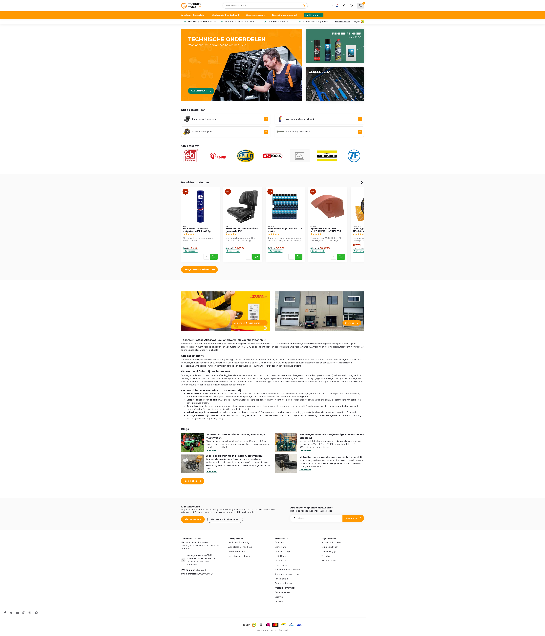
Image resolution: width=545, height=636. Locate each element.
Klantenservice (342, 21)
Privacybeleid (281, 578)
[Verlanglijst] (351, 6)
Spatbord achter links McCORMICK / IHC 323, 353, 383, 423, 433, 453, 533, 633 (327, 230)
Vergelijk (325, 556)
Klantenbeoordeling (315, 21)
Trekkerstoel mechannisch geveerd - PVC (242, 229)
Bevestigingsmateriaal (284, 15)
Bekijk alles (191, 481)
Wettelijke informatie (285, 588)
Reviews (279, 601)
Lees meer (211, 450)
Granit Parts (280, 547)
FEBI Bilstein (281, 556)
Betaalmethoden (283, 583)
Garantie (279, 597)
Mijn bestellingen (329, 547)
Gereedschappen (255, 15)
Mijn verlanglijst (329, 551)
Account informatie (331, 542)
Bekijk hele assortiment (197, 269)
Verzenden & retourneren (225, 519)
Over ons (279, 542)
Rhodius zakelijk (282, 551)
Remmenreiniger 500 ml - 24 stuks (285, 229)
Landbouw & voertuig (192, 15)
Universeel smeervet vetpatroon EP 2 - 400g (197, 229)
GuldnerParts (281, 560)
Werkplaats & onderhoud (225, 15)
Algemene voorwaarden (287, 574)
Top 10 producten (313, 15)
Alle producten (328, 560)
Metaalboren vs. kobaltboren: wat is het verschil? (330, 457)
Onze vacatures (282, 592)
